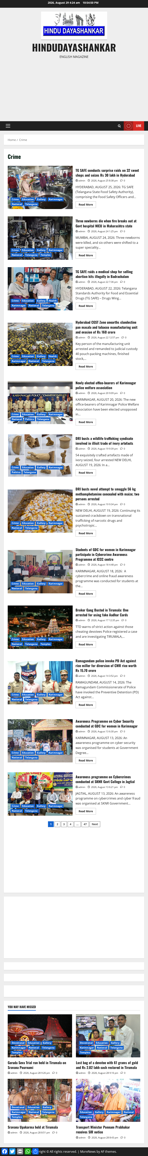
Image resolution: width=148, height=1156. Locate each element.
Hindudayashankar (74, 47)
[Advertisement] (74, 88)
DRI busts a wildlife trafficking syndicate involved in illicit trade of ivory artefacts (40, 455)
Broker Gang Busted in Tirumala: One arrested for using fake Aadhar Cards (40, 627)
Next (95, 824)
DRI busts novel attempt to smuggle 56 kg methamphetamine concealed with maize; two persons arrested (40, 511)
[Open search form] (119, 126)
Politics (29, 419)
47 (85, 824)
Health (53, 300)
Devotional (18, 1042)
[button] (8, 126)
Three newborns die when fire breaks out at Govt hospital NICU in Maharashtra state (40, 238)
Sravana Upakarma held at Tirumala (33, 1127)
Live (138, 125)
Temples (46, 255)
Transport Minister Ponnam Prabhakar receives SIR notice (103, 1129)
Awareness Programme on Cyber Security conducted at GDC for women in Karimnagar (40, 740)
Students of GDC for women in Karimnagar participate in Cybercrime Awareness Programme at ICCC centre (40, 571)
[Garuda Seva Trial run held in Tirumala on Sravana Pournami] (40, 1035)
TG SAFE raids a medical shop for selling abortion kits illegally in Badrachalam (40, 288)
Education (28, 199)
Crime (15, 199)
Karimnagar (55, 199)
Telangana (31, 204)
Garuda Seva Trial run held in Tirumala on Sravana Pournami (37, 1065)
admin (81, 180)
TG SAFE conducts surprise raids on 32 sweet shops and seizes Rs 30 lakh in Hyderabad (40, 187)
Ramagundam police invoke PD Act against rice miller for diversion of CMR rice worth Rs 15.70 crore (40, 682)
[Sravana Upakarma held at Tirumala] (40, 1100)
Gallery (41, 199)
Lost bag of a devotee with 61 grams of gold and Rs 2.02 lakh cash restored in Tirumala (107, 1065)
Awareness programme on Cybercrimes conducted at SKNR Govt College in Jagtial (40, 794)
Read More (87, 205)
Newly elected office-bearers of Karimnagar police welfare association (40, 402)
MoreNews (88, 1151)
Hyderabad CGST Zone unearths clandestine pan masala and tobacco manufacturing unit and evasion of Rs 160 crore (40, 344)
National (17, 204)
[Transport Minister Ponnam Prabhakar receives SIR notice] (108, 1100)
